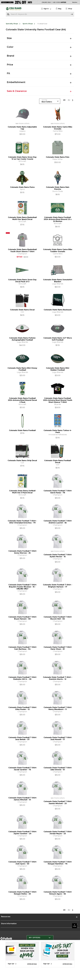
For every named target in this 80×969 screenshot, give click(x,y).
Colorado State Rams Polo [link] (57, 157)
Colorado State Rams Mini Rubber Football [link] (57, 369)
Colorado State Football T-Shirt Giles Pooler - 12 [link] (22, 708)
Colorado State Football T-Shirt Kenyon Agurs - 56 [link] (58, 893)
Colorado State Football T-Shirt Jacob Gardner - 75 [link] (22, 769)
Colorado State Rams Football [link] (22, 430)
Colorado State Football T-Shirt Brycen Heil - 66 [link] (58, 618)
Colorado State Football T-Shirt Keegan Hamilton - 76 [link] (58, 863)
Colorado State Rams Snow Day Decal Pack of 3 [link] (22, 281)
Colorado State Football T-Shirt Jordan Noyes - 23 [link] (58, 833)
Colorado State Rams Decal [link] (22, 310)
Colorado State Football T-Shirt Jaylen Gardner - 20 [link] (22, 833)
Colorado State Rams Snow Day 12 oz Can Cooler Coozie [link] (22, 158)
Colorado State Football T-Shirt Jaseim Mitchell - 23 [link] (58, 802)
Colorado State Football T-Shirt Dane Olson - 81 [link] (58, 648)
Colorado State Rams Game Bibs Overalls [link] (57, 128)
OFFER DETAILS (32, 964)
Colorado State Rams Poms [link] (22, 187)
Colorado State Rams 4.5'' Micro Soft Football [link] (57, 339)
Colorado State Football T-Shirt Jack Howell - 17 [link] (58, 738)
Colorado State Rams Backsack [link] (58, 310)
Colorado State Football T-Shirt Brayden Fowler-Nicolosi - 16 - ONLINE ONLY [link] (22, 587)
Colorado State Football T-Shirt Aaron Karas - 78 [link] (58, 492)
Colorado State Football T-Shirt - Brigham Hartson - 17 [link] (57, 586)
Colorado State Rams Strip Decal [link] (22, 460)
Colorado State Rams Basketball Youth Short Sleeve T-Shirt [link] (22, 250)
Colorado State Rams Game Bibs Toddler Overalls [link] (57, 250)
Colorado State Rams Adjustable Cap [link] (22, 128)
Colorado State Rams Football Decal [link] (57, 461)
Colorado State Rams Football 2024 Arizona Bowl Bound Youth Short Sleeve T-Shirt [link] (57, 400)
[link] (58, 9)
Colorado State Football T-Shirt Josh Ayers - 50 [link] (22, 863)
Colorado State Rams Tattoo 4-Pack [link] (58, 431)
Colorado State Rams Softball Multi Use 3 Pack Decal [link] (22, 492)
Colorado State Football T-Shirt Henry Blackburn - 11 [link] (58, 708)
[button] (69, 9)
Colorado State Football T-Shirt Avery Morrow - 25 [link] (22, 552)
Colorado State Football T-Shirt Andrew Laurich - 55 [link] (58, 522)
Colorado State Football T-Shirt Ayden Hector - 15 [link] (58, 556)
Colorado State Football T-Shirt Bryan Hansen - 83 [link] (22, 618)
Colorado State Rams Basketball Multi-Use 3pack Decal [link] (22, 218)
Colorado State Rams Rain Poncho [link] (57, 188)
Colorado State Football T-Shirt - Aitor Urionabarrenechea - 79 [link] (22, 522)
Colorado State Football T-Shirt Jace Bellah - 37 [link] (22, 738)
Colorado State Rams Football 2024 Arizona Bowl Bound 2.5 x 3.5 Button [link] (57, 219)
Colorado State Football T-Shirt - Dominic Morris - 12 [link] (57, 678)
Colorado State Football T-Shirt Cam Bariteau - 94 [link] (22, 648)
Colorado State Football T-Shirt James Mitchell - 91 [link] (22, 799)
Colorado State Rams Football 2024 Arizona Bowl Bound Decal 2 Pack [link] (22, 400)
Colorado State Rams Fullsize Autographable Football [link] (22, 339)
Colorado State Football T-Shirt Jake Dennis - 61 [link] (58, 769)
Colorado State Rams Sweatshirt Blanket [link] (57, 281)
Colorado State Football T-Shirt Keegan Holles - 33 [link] (22, 893)
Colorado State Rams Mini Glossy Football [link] (22, 369)
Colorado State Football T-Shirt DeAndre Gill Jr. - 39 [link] (22, 678)
